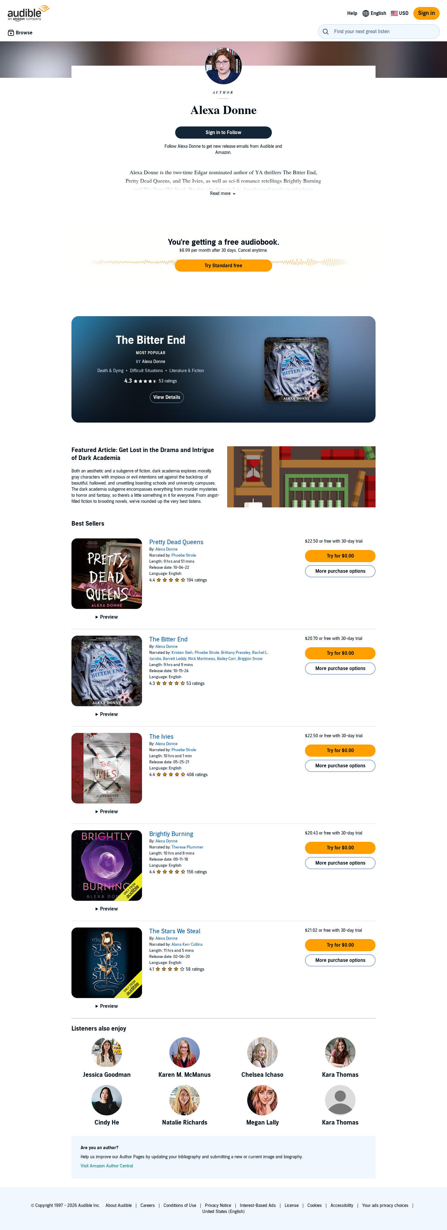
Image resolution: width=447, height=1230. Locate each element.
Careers (147, 1205)
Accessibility (342, 1205)
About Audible (119, 1205)
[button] (223, 193)
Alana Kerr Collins (187, 944)
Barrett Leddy (174, 658)
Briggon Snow (250, 658)
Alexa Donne (166, 549)
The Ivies (161, 737)
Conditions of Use (180, 1205)
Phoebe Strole (184, 555)
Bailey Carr (226, 658)
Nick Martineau (201, 658)
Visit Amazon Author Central (107, 1166)
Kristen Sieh (182, 652)
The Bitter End (168, 639)
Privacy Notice (218, 1205)
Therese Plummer (187, 847)
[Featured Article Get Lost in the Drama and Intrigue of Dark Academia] (301, 477)
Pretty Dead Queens (176, 542)
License (292, 1205)
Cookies (314, 1205)
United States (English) (223, 1211)
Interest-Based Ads (258, 1205)
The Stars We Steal (174, 931)
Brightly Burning (171, 834)
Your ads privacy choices (385, 1205)
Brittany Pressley (235, 652)
